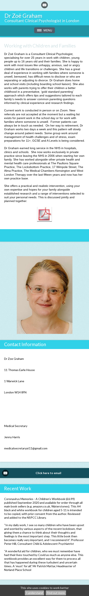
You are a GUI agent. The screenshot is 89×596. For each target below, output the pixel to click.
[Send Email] (44, 5)
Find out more (56, 593)
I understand (34, 593)
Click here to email (48, 473)
